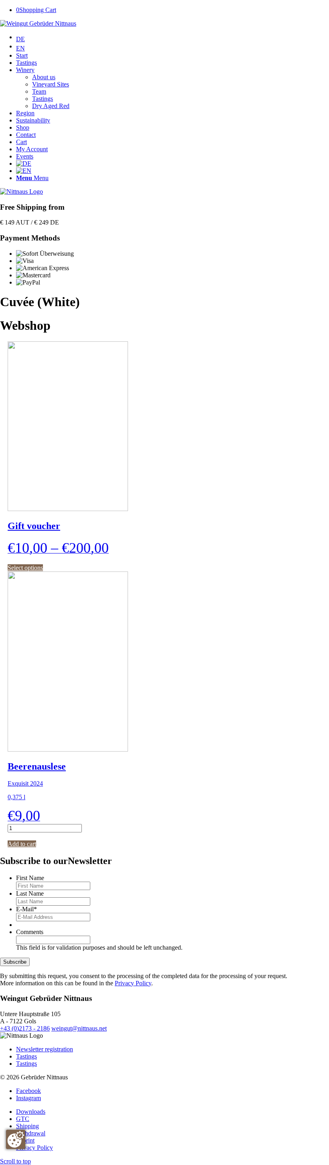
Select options (25, 567)
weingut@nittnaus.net (79, 1028)
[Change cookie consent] (15, 1139)
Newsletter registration (44, 1049)
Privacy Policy (133, 983)
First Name (30, 877)
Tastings (26, 1056)
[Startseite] (21, 191)
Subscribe (14, 962)
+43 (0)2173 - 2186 (25, 1028)
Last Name (30, 893)
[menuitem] (172, 38)
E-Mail (26, 909)
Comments (29, 931)
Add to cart (22, 843)
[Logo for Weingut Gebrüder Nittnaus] (38, 23)
